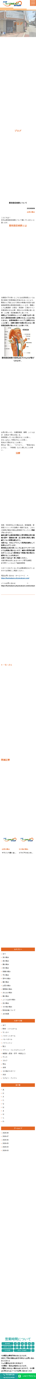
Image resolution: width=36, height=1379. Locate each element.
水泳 (4, 1074)
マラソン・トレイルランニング (14, 1050)
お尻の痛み (7, 985)
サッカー (6, 1032)
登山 (4, 1064)
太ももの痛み (7, 992)
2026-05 (5, 1143)
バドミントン (7, 1043)
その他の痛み (7, 1007)
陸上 (4, 1046)
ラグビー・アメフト (10, 1078)
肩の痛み (6, 961)
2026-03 (5, 1150)
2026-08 (5, 1133)
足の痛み (6, 1003)
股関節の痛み (7, 989)
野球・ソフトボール (10, 1029)
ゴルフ (5, 1060)
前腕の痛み (7, 971)
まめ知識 (6, 1014)
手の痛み (6, 975)
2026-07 (5, 1136)
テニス (5, 1057)
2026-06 (5, 1140)
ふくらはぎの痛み (9, 999)
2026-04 (5, 1147)
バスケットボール (9, 1036)
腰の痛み (6, 982)
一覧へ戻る (7, 665)
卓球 (4, 1067)
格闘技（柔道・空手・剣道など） (15, 1053)
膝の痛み (6, 996)
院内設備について (9, 1010)
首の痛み (6, 957)
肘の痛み (6, 968)
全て (4, 954)
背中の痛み (7, 978)
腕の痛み (6, 964)
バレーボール (7, 1039)
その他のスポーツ (9, 1071)
